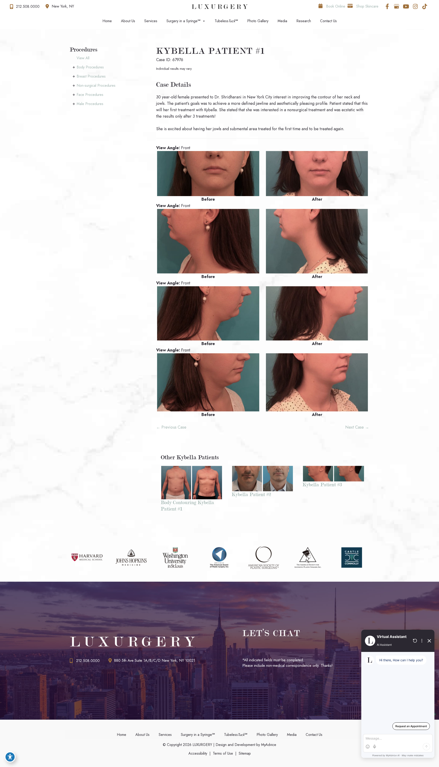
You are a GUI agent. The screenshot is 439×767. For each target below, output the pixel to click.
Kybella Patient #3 (322, 484)
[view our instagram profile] (415, 6)
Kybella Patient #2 (251, 494)
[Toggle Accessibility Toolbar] (10, 756)
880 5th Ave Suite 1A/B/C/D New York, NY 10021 (154, 660)
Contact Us (328, 21)
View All (83, 58)
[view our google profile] (396, 6)
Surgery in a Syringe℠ (183, 21)
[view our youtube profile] (406, 6)
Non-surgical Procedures (96, 85)
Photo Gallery (257, 21)
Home (107, 21)
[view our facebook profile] (387, 6)
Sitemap (245, 753)
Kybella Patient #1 (210, 51)
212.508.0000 (88, 660)
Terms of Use (223, 753)
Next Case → (357, 427)
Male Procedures (90, 103)
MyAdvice (268, 744)
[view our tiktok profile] (424, 6)
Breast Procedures (91, 76)
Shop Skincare (366, 6)
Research (303, 21)
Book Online (335, 6)
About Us (128, 21)
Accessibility (197, 753)
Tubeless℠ (226, 21)
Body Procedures (90, 67)
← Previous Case (171, 427)
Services (150, 21)
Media (282, 21)
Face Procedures (90, 94)
